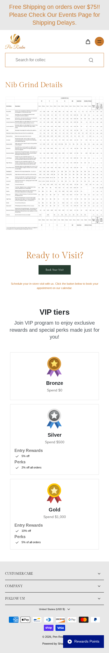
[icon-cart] (87, 41)
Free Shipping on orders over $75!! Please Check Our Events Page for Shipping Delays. (54, 15)
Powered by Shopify (54, 643)
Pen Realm (59, 636)
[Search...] (91, 60)
